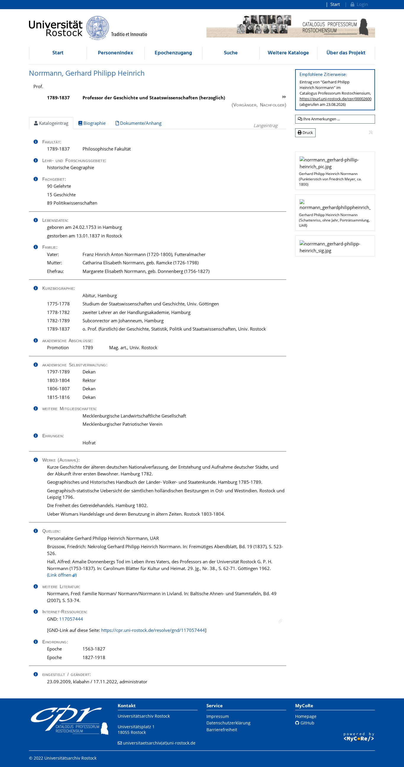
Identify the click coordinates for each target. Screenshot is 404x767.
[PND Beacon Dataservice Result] (280, 621)
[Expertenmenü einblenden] (370, 132)
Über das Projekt (346, 53)
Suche (231, 53)
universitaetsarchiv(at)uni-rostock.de (159, 743)
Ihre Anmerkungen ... (321, 119)
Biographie (94, 123)
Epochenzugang (173, 53)
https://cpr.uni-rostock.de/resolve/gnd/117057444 (153, 630)
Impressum (217, 716)
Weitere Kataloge (288, 53)
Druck (307, 132)
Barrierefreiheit (221, 729)
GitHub (306, 723)
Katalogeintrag (53, 123)
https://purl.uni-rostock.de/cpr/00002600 (335, 98)
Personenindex (115, 53)
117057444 (71, 619)
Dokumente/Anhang (140, 123)
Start (335, 4)
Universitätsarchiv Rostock (144, 716)
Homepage (305, 716)
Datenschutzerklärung (228, 723)
